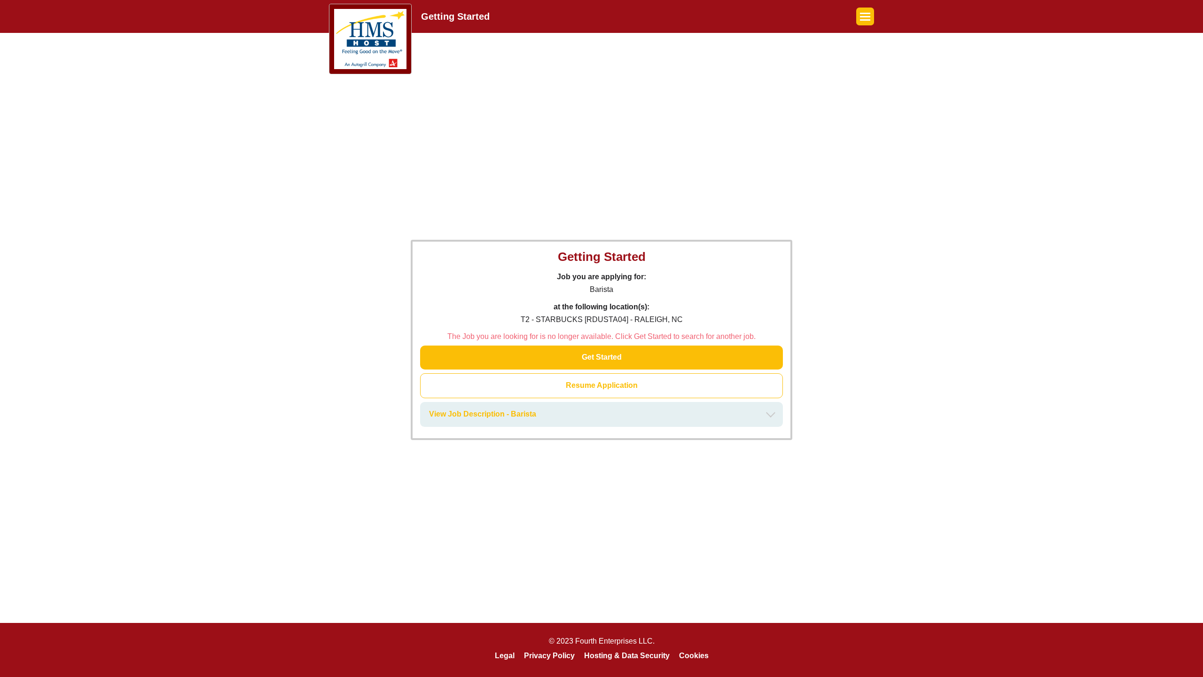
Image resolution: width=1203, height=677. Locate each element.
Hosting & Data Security (627, 656)
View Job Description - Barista (482, 414)
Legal (505, 656)
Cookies (694, 656)
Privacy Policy (549, 656)
